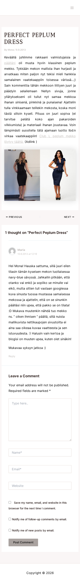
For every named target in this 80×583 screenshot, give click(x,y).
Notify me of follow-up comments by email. (39, 519)
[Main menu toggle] (72, 8)
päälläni (10, 63)
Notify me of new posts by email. (33, 530)
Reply (12, 356)
